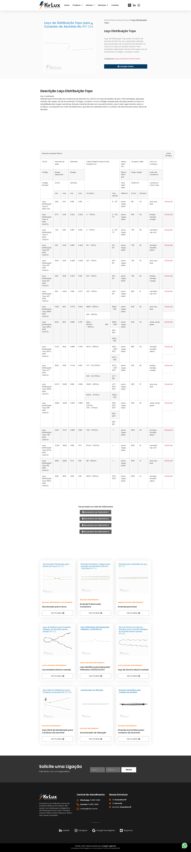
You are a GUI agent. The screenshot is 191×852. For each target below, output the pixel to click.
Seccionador (66, 602)
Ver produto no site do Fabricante (95, 506)
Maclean (124, 58)
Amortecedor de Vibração (93, 732)
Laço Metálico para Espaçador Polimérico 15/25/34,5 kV (95, 668)
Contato (115, 5)
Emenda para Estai (127, 606)
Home (66, 5)
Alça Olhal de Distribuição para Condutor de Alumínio (57, 731)
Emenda (121, 602)
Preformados (116, 20)
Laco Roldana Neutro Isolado (56, 669)
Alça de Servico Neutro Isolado (133, 669)
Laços (127, 20)
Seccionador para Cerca (54, 606)
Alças (120, 665)
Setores (89, 5)
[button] (129, 5)
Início (106, 20)
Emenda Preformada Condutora (90, 605)
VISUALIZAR (168, 202)
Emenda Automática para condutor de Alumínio (131, 731)
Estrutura (102, 5)
